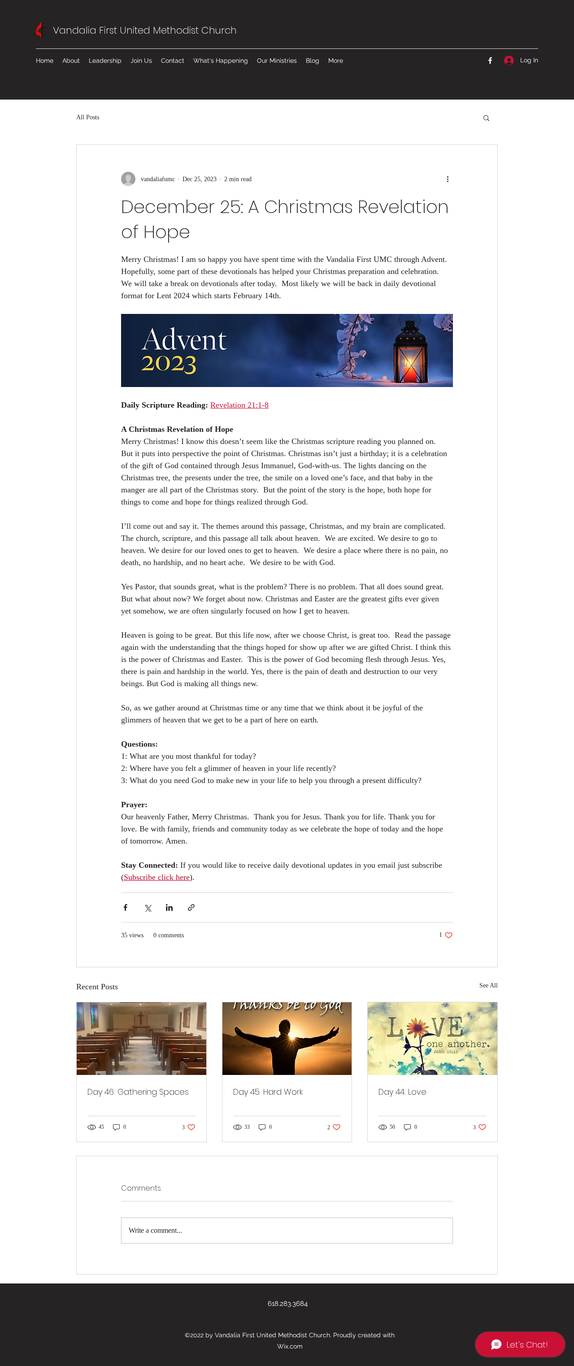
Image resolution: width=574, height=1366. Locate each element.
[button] (486, 117)
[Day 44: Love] (432, 1038)
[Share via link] (191, 907)
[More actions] (447, 179)
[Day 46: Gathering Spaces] (141, 1038)
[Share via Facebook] (125, 907)
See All (488, 985)
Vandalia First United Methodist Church (145, 30)
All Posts (87, 117)
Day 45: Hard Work (268, 1091)
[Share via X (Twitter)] (147, 907)
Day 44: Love (402, 1091)
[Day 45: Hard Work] (287, 1038)
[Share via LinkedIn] (169, 907)
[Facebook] (490, 60)
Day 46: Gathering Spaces (138, 1091)
